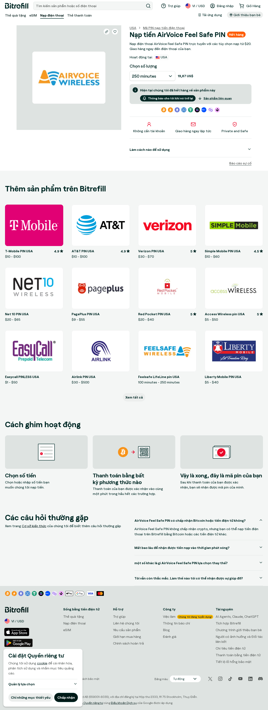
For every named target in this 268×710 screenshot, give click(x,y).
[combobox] (89, 6)
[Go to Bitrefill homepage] (16, 6)
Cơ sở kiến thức (34, 526)
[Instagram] (220, 679)
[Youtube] (240, 679)
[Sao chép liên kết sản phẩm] (107, 32)
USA (133, 28)
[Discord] (260, 679)
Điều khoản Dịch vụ (124, 703)
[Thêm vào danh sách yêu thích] (115, 32)
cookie (42, 663)
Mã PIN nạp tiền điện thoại (164, 28)
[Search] (148, 6)
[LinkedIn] (250, 679)
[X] (210, 679)
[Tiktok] (230, 679)
